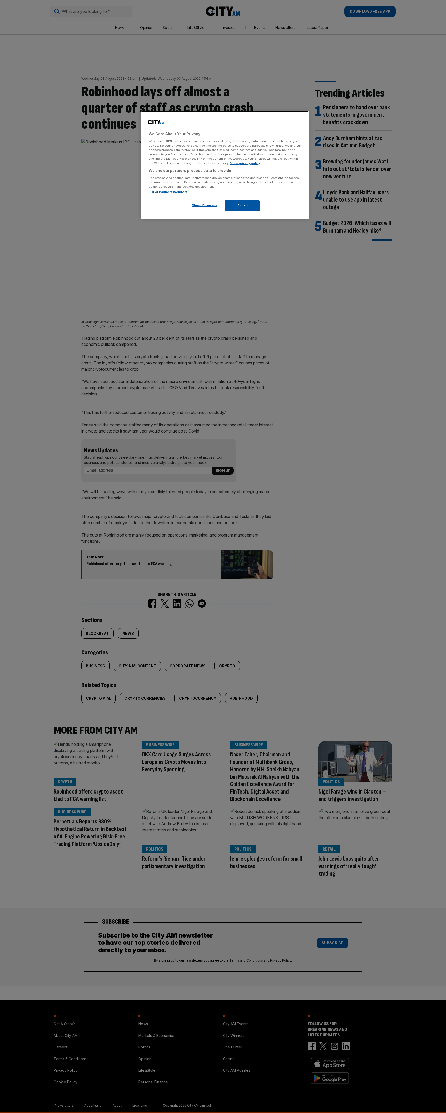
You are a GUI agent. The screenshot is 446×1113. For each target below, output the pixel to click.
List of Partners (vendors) (169, 192)
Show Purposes (204, 205)
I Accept (242, 205)
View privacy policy (245, 163)
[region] (225, 165)
